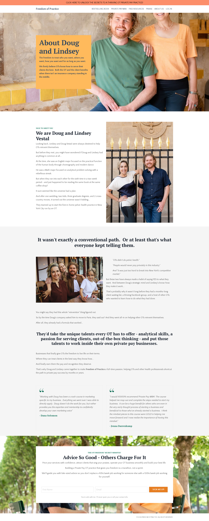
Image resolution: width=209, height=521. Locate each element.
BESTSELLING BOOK (100, 9)
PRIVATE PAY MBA (119, 9)
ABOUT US (159, 9)
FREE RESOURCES (136, 9)
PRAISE (149, 9)
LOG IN (169, 9)
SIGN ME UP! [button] (158, 489)
